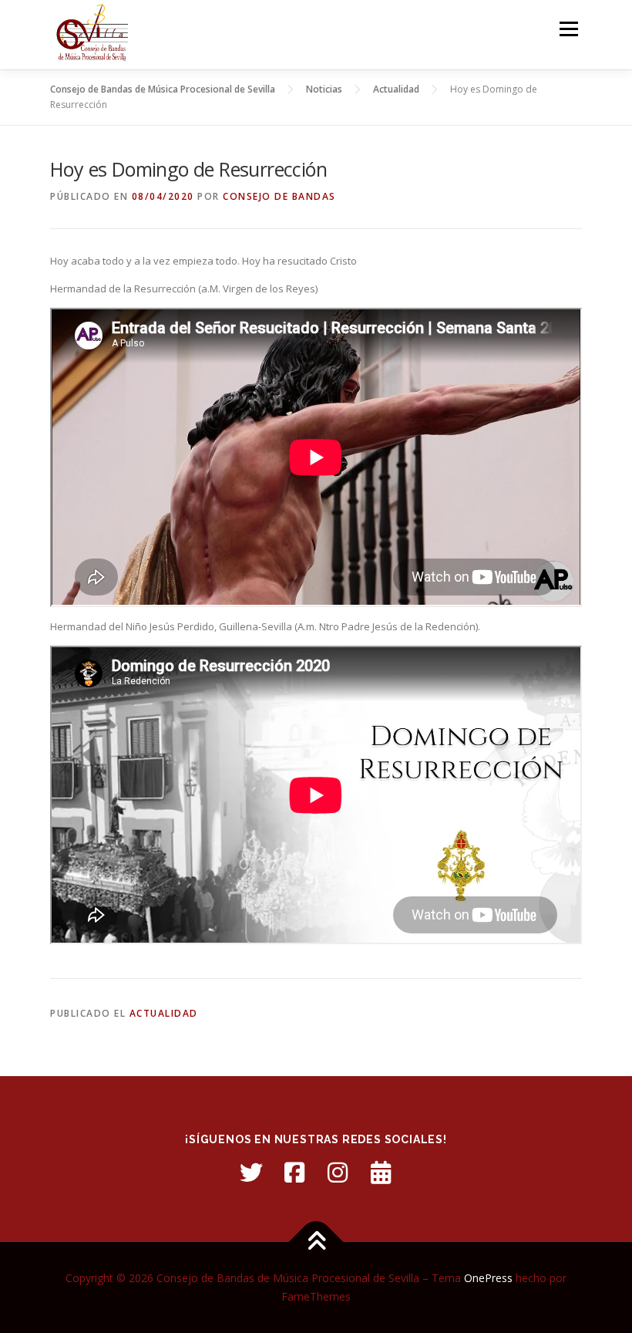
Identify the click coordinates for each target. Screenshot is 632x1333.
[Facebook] (294, 1172)
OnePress (488, 1278)
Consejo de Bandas (279, 196)
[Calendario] (380, 1172)
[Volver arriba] (316, 1242)
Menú (568, 28)
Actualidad (163, 1013)
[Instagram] (337, 1172)
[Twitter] (251, 1172)
